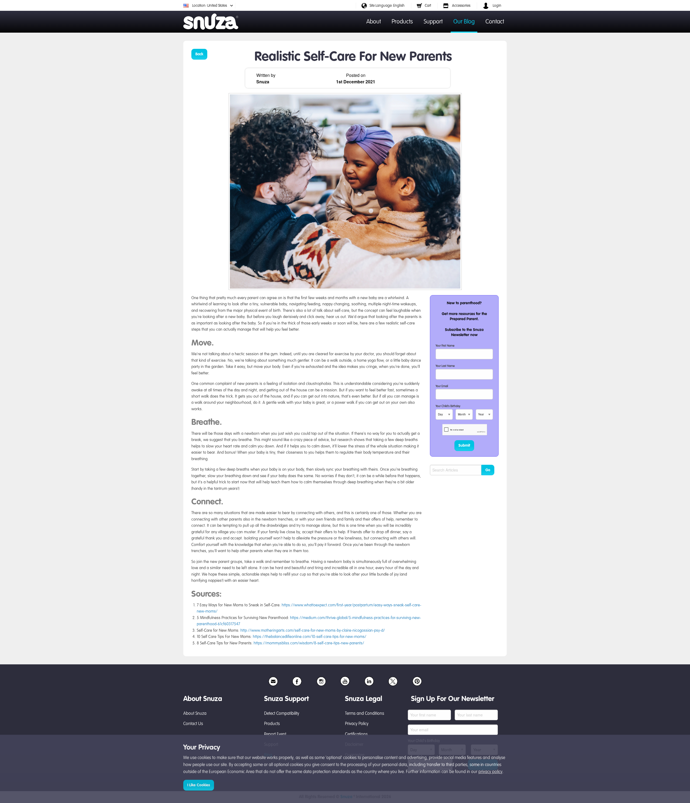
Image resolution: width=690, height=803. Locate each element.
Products (402, 22)
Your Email (442, 386)
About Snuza (194, 714)
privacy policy (490, 772)
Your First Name (445, 345)
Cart (428, 6)
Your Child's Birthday (448, 406)
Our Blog (464, 22)
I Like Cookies (198, 785)
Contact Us (193, 724)
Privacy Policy (356, 724)
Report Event (275, 734)
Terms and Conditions (364, 714)
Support (433, 22)
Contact (494, 22)
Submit (464, 445)
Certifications (356, 734)
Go (487, 470)
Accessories (460, 6)
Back (199, 54)
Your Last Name (445, 366)
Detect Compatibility (281, 714)
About (373, 22)
